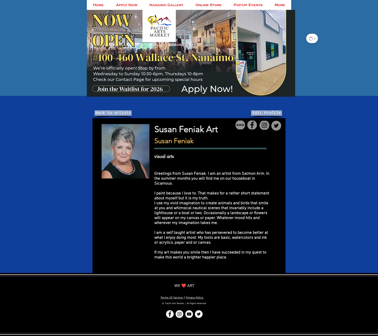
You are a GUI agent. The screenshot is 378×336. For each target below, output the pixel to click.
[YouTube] (189, 314)
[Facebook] (170, 314)
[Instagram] (179, 314)
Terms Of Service (171, 297)
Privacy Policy (195, 297)
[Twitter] (199, 314)
